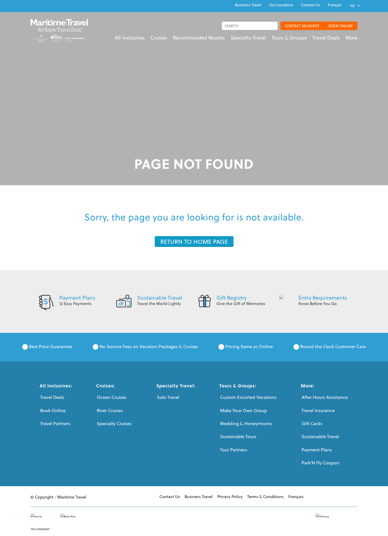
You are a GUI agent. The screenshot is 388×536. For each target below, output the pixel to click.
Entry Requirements (322, 297)
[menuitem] (248, 5)
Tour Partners (233, 449)
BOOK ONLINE (340, 25)
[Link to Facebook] (32, 5)
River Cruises (110, 410)
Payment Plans (77, 297)
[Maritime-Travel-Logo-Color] (59, 30)
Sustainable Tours (238, 436)
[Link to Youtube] (42, 5)
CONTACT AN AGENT (302, 25)
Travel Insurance (318, 410)
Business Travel (248, 5)
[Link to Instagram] (52, 5)
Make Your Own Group (243, 410)
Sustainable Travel (159, 297)
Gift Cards (312, 423)
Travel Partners (55, 423)
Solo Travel (168, 397)
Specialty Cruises (114, 423)
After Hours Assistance (325, 397)
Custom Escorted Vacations (248, 397)
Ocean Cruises (111, 397)
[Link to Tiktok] (63, 5)
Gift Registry (231, 297)
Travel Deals (52, 397)
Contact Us (310, 5)
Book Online (53, 410)
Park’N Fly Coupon (321, 462)
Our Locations (281, 5)
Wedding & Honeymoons (246, 423)
